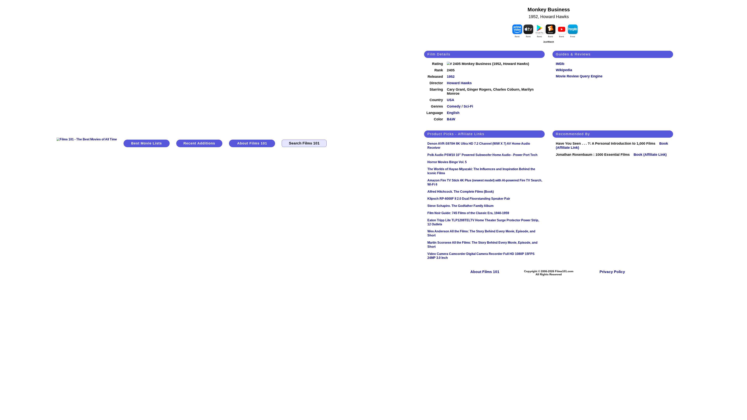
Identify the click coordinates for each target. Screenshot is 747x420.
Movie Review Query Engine (579, 76)
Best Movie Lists (146, 143)
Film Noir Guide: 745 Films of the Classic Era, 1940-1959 (468, 213)
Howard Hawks (459, 83)
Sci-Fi (468, 106)
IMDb (560, 64)
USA (450, 100)
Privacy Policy (612, 272)
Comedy (454, 106)
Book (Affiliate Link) (650, 155)
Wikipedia (564, 70)
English (453, 113)
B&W (451, 119)
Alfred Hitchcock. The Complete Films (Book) (460, 191)
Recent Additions (199, 143)
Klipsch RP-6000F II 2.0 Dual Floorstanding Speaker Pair (468, 198)
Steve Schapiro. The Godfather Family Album (460, 205)
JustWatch (548, 42)
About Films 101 (252, 143)
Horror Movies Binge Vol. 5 (447, 162)
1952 (451, 77)
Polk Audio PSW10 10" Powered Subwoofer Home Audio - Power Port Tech (482, 155)
